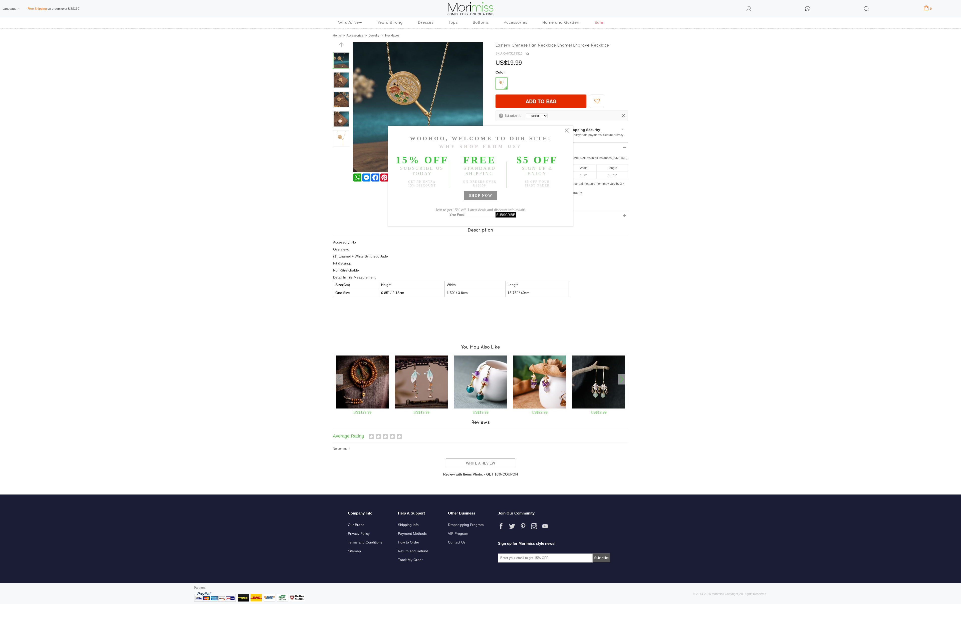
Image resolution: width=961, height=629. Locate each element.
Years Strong (390, 22)
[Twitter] (512, 526)
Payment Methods (412, 534)
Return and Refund (413, 551)
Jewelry (374, 35)
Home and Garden (560, 22)
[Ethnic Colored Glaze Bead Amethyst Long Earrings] (480, 407)
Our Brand (356, 525)
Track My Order (410, 560)
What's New (350, 22)
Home (337, 35)
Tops (453, 22)
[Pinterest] (523, 526)
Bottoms (481, 22)
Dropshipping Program (466, 525)
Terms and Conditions (365, 542)
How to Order (408, 542)
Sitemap (354, 551)
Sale (598, 22)
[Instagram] (534, 526)
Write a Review (480, 463)
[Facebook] (501, 526)
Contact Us (456, 542)
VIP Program (458, 534)
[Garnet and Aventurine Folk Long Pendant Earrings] (598, 407)
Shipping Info (408, 525)
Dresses (425, 22)
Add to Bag (541, 101)
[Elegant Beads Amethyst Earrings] (539, 407)
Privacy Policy (359, 534)
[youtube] (545, 526)
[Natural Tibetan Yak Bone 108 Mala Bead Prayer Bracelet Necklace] (362, 407)
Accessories (515, 22)
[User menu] (748, 9)
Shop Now (480, 196)
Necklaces (392, 35)
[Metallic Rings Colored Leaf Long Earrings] (421, 407)
